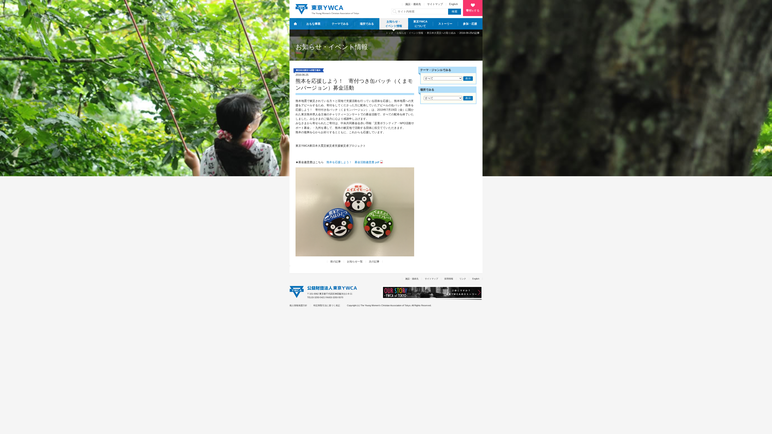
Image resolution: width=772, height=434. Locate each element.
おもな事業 (313, 23)
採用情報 (448, 278)
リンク (462, 278)
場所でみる (367, 23)
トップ (389, 33)
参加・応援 (470, 23)
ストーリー (445, 23)
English (453, 4)
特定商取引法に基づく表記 (326, 305)
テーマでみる (340, 23)
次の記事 (374, 261)
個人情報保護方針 (298, 305)
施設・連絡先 (413, 4)
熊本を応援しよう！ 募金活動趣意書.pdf (352, 162)
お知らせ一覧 (355, 261)
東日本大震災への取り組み (441, 33)
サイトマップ (435, 4)
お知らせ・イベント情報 (393, 24)
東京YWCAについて (420, 24)
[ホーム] (295, 23)
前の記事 (335, 261)
